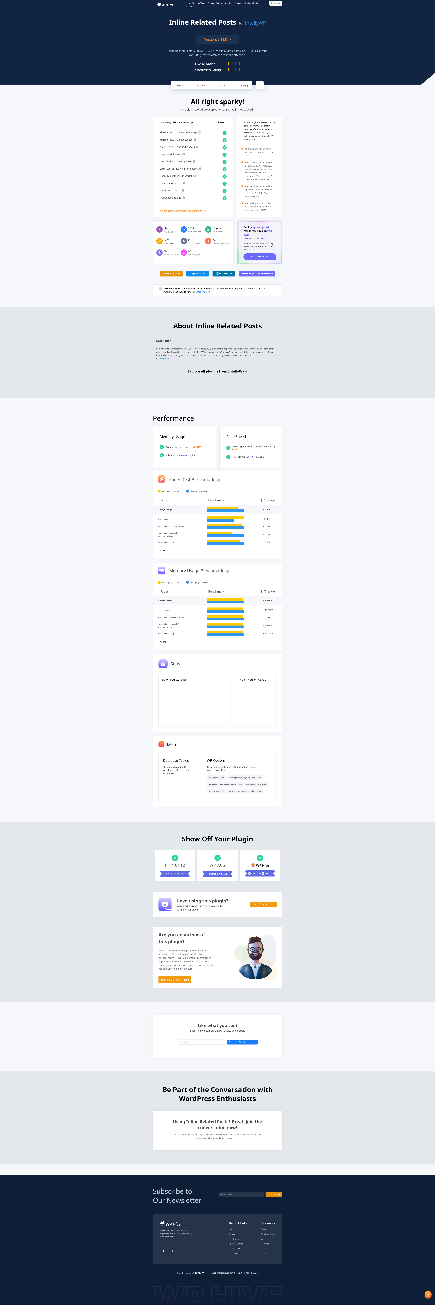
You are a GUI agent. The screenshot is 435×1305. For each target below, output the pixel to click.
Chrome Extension (236, 1253)
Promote (238, 3)
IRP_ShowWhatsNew (216, 791)
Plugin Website (196, 273)
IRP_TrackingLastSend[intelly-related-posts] (245, 791)
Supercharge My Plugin (177, 979)
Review (180, 85)
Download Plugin (170, 273)
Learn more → (203, 291)
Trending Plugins (199, 3)
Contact (264, 1253)
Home (188, 3)
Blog (231, 3)
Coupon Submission (237, 1244)
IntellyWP (255, 22)
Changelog (243, 85)
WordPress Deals (251, 3)
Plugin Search (234, 1248)
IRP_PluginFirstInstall (217, 777)
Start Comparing (262, 904)
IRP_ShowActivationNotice (256, 784)
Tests (202, 85)
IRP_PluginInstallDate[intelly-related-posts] (245, 777)
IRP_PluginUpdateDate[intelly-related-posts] (225, 784)
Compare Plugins (215, 3)
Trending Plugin (235, 1239)
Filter (225, 3)
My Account (189, 7)
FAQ (262, 1248)
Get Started (275, 3)
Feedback (265, 1244)
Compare (222, 85)
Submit (242, 1042)
